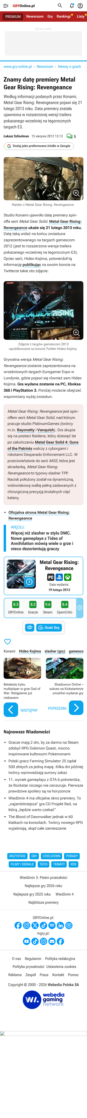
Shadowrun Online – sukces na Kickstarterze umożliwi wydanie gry (64, 688)
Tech (44, 864)
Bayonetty (26, 430)
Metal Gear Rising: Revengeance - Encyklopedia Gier (43, 576)
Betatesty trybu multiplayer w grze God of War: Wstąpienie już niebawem (22, 688)
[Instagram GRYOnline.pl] (26, 925)
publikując (31, 264)
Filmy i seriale (22, 864)
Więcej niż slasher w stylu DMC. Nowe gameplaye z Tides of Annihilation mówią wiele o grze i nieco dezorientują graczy (42, 541)
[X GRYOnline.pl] (35, 925)
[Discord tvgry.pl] (52, 941)
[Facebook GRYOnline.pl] (18, 925)
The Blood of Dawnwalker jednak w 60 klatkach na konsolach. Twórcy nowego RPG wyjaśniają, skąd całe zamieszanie (45, 822)
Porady (72, 856)
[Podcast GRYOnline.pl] (52, 925)
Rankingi (64, 16)
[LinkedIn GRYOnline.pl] (60, 925)
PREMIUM (13, 16)
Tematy (59, 864)
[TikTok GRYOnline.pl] (43, 925)
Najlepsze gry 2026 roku (43, 885)
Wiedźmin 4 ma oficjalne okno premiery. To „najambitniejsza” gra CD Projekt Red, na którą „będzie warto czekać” (44, 804)
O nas (16, 958)
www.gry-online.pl (18, 66)
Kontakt (58, 974)
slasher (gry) (55, 651)
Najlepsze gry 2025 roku (32, 894)
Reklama (15, 974)
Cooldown (51, 856)
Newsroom (35, 16)
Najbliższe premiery (43, 902)
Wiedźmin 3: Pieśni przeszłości (43, 877)
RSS (73, 864)
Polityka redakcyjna (60, 958)
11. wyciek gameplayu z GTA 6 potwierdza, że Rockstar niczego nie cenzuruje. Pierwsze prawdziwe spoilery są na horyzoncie (45, 785)
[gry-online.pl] (24, 6)
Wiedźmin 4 (65, 894)
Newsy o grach (69, 66)
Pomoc (73, 974)
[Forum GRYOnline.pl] (68, 925)
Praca (44, 974)
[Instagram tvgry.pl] (43, 941)
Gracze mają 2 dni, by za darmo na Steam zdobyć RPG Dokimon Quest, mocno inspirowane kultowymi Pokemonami (43, 748)
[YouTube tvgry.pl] (26, 941)
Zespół (31, 974)
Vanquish (45, 430)
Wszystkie (17, 856)
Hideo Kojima (30, 651)
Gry (50, 16)
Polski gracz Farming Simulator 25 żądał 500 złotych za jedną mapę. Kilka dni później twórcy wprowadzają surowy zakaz (45, 767)
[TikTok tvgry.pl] (35, 941)
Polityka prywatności (28, 966)
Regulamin (33, 958)
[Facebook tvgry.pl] (60, 941)
